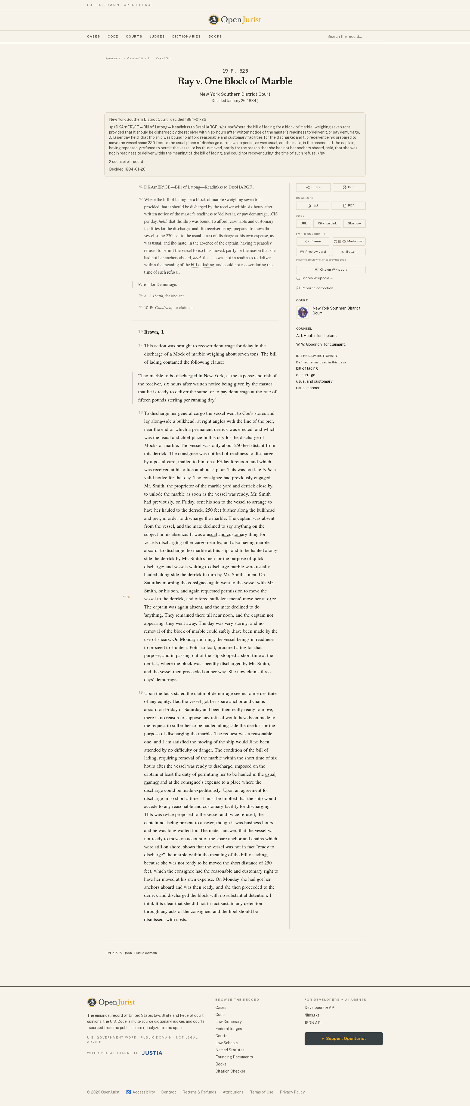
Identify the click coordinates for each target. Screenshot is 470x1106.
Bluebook (354, 223)
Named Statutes (230, 1050)
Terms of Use (261, 1092)
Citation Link (327, 223)
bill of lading (202, 265)
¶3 (141, 284)
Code (113, 36)
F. (149, 58)
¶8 (140, 412)
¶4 (141, 295)
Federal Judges (228, 1029)
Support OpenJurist (343, 1038)
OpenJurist (113, 58)
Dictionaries (186, 36)
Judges (157, 36)
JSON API (313, 1023)
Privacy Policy (292, 1092)
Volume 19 (135, 58)
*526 (126, 597)
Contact (168, 1092)
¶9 (140, 692)
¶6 (140, 331)
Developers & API (320, 1007)
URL (304, 223)
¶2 (141, 199)
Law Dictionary (228, 1022)
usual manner (308, 388)
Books (215, 36)
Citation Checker (230, 1071)
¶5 (141, 307)
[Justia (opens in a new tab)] (152, 1053)
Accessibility (140, 1092)
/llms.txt (312, 1015)
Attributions (233, 1092)
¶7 (140, 345)
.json (128, 953)
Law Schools (226, 1043)
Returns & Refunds (199, 1092)
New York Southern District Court (235, 94)
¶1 (141, 187)
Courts (134, 36)
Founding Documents (234, 1057)
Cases (93, 36)
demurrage (305, 375)
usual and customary (227, 534)
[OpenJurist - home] (235, 19)
